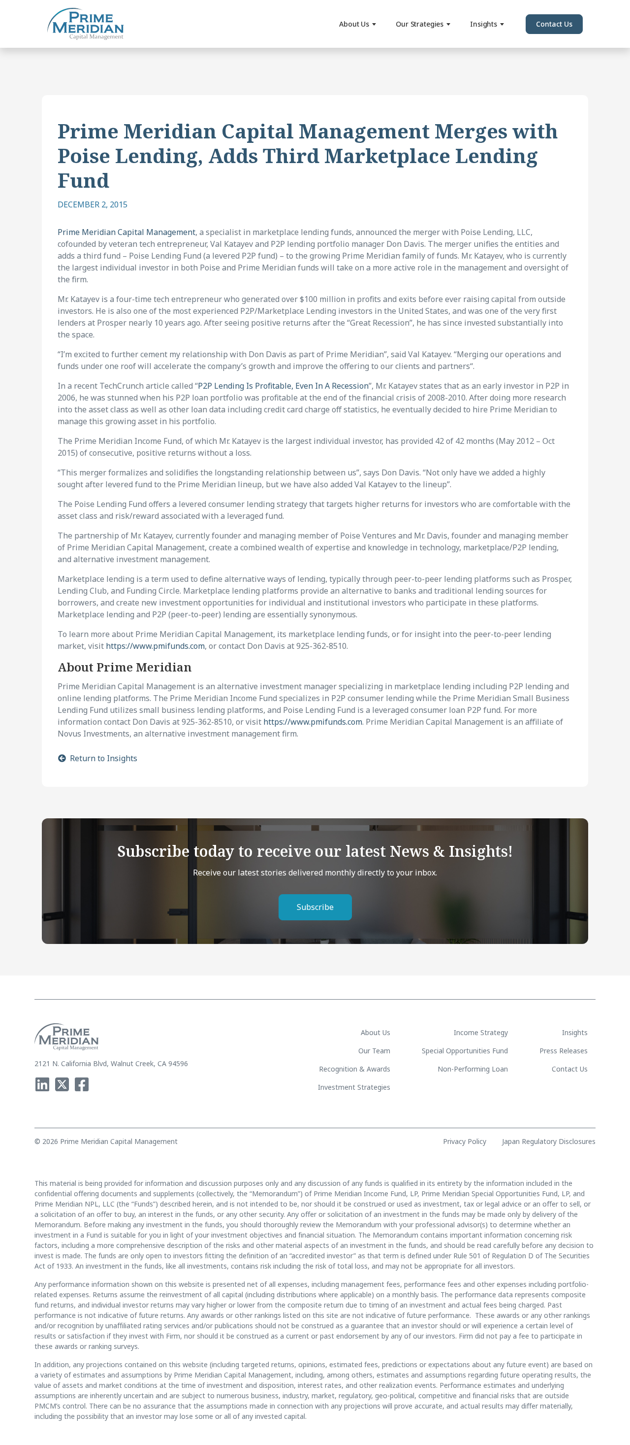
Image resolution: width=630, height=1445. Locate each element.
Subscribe (315, 907)
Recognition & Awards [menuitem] (354, 1069)
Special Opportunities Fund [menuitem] (465, 1050)
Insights (483, 24)
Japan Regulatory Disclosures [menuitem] (549, 1141)
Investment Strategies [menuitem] (354, 1087)
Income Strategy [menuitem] (481, 1032)
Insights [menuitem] (575, 1032)
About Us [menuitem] (375, 1032)
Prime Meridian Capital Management (126, 232)
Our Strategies (419, 24)
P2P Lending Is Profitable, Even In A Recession (283, 385)
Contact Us (554, 24)
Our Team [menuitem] (374, 1050)
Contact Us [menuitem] (570, 1069)
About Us (354, 24)
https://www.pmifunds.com (155, 645)
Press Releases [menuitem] (563, 1050)
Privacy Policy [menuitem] (464, 1141)
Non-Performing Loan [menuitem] (473, 1069)
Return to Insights (103, 758)
